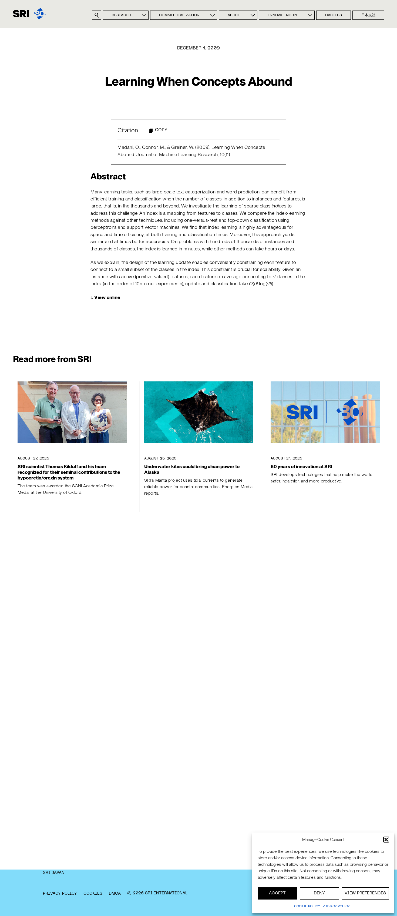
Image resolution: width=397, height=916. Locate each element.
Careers (333, 15)
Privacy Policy (60, 893)
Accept (277, 893)
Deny (319, 893)
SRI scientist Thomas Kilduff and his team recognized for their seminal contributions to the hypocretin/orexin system (69, 472)
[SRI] (29, 13)
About (234, 15)
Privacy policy (336, 906)
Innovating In (282, 15)
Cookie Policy (307, 906)
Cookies (92, 893)
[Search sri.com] (96, 15)
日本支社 (368, 15)
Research (121, 15)
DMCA (115, 893)
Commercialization (179, 15)
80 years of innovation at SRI (301, 466)
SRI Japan (54, 873)
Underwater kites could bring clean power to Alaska (192, 469)
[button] (386, 839)
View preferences (365, 893)
